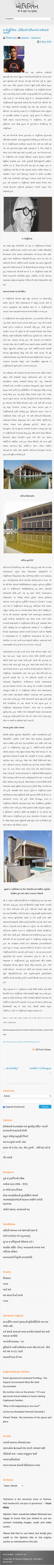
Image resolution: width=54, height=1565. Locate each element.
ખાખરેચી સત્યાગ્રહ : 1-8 (13, 1341)
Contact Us (20, 1554)
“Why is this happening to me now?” (22, 1406)
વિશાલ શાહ (11, 38)
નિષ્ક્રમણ (7, 1278)
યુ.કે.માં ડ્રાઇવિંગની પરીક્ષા (13, 1178)
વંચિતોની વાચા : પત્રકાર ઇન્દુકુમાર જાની (20, 1454)
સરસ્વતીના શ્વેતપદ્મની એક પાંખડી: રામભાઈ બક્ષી (24, 1448)
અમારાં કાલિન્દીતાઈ (11, 1459)
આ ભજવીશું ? (10, 1068)
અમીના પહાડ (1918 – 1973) (15, 1184)
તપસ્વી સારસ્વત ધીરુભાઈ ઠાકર (17, 1442)
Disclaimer (8, 1554)
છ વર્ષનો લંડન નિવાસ (12, 1189)
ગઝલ (5, 1284)
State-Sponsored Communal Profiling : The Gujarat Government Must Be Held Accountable (25, 1382)
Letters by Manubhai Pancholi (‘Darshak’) (24, 1411)
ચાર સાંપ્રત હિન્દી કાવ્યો (13, 1295)
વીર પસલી (7, 1157)
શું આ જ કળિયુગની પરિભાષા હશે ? (18, 1241)
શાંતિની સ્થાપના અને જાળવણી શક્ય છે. (20, 1230)
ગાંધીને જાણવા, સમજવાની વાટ (16, 1209)
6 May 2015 (45, 41)
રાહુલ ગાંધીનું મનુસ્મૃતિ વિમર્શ (15, 1136)
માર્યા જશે (7, 1289)
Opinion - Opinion (30, 38)
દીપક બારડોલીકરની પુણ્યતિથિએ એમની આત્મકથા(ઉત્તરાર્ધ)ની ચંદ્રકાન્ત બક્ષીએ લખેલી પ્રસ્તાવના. (22, 1199)
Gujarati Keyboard (14, 1106)
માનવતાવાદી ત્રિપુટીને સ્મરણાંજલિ (18, 1257)
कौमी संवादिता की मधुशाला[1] (16, 1236)
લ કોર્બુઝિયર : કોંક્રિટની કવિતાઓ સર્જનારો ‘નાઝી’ (26, 31)
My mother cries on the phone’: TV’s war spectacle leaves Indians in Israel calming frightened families (24, 1396)
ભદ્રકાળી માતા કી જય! (12, 1357)
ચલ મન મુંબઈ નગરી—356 (14, 1142)
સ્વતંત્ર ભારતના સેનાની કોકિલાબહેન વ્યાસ (21, 1465)
